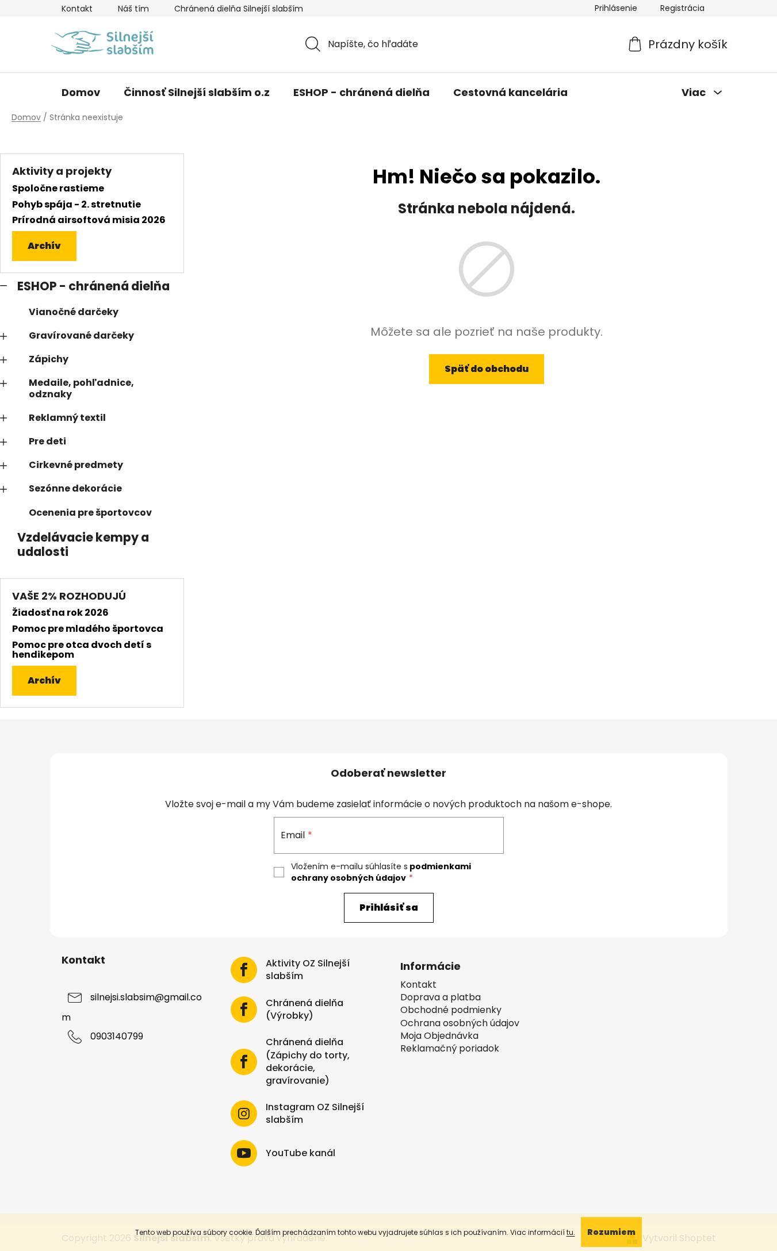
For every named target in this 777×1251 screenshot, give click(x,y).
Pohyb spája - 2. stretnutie (76, 204)
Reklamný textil (67, 417)
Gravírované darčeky (81, 335)
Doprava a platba (440, 997)
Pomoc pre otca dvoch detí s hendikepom (81, 650)
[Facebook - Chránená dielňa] (244, 1009)
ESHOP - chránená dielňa (93, 286)
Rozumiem (611, 1232)
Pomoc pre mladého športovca (87, 629)
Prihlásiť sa (388, 907)
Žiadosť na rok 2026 (60, 613)
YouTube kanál (300, 1153)
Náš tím (133, 8)
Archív (44, 245)
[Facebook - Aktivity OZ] (244, 970)
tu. (571, 1232)
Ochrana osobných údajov (459, 1023)
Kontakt (77, 8)
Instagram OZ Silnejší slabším (315, 1113)
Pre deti (47, 441)
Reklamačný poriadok (449, 1048)
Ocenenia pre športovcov (90, 512)
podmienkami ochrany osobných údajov (381, 872)
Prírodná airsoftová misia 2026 (89, 220)
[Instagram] (244, 1113)
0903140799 (116, 1036)
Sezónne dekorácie (75, 488)
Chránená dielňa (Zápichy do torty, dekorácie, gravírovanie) (308, 1061)
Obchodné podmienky (451, 1010)
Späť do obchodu (487, 368)
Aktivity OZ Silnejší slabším (308, 970)
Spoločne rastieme (58, 188)
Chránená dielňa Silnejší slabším (238, 8)
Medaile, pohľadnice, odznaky (81, 388)
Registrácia (682, 8)
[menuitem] (81, 92)
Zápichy (48, 359)
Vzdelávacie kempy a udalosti (83, 544)
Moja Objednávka (439, 1036)
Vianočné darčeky (73, 311)
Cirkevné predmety (76, 464)
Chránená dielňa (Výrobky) (304, 1009)
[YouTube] (244, 1153)
